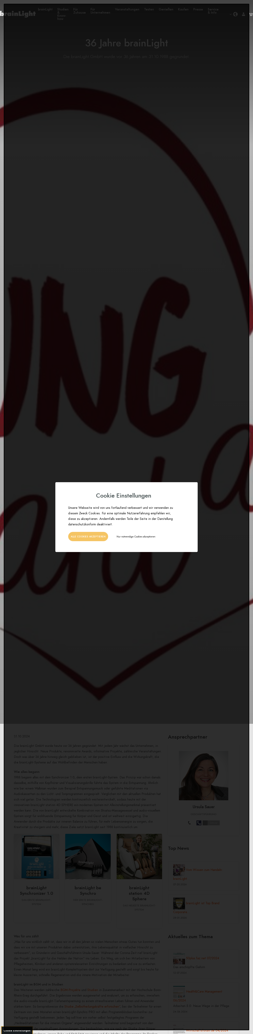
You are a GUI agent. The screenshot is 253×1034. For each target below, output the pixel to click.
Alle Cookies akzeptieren (88, 536)
